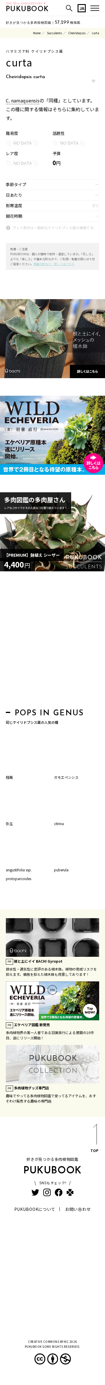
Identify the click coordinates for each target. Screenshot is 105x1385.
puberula (61, 869)
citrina (59, 823)
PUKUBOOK (27, 9)
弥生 (9, 823)
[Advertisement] (52, 641)
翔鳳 (9, 777)
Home (37, 33)
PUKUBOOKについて (34, 1209)
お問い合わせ (78, 1209)
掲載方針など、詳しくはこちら (54, 264)
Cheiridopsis (76, 33)
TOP (94, 1150)
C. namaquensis (22, 100)
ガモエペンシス (66, 777)
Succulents (54, 33)
